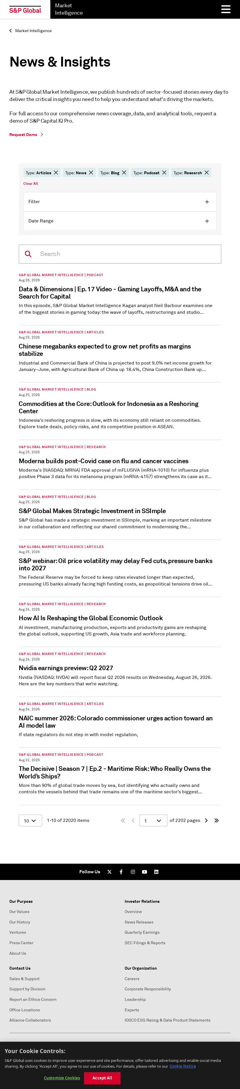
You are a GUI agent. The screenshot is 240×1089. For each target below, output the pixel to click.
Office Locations (24, 1010)
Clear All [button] (30, 183)
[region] (120, 1065)
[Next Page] (206, 820)
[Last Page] (216, 820)
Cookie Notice (182, 1066)
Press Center (21, 942)
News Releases (139, 922)
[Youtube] (144, 872)
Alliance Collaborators (30, 1020)
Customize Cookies (62, 1078)
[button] (56, 172)
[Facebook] (121, 872)
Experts (132, 1010)
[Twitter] (109, 872)
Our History (19, 922)
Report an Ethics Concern (32, 999)
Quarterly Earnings (142, 932)
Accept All (102, 1078)
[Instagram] (133, 872)
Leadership (135, 999)
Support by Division (27, 989)
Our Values (19, 911)
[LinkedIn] (156, 872)
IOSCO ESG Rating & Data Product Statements (167, 1020)
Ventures (17, 932)
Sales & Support (24, 978)
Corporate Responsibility (148, 989)
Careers (132, 978)
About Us (17, 953)
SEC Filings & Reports (145, 942)
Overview (133, 911)
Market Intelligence (33, 30)
